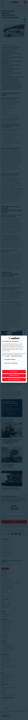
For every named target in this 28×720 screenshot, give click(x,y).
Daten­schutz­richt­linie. (17, 356)
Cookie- (7, 356)
